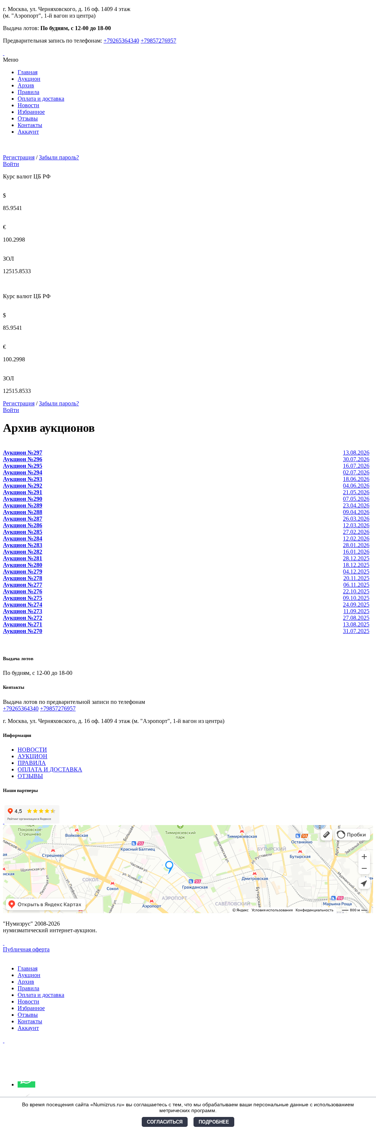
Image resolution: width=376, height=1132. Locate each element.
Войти (11, 164)
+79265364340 (121, 40)
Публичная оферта (26, 949)
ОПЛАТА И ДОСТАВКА (50, 769)
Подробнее (214, 1122)
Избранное (31, 112)
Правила (28, 92)
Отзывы (28, 118)
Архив (26, 85)
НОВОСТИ (32, 749)
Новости (28, 105)
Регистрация (19, 157)
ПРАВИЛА (32, 763)
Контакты (30, 125)
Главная (27, 72)
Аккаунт (28, 132)
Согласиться (164, 1122)
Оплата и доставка (41, 98)
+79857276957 (158, 40)
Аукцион (29, 79)
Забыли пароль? (59, 157)
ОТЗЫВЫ (30, 776)
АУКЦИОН (32, 756)
